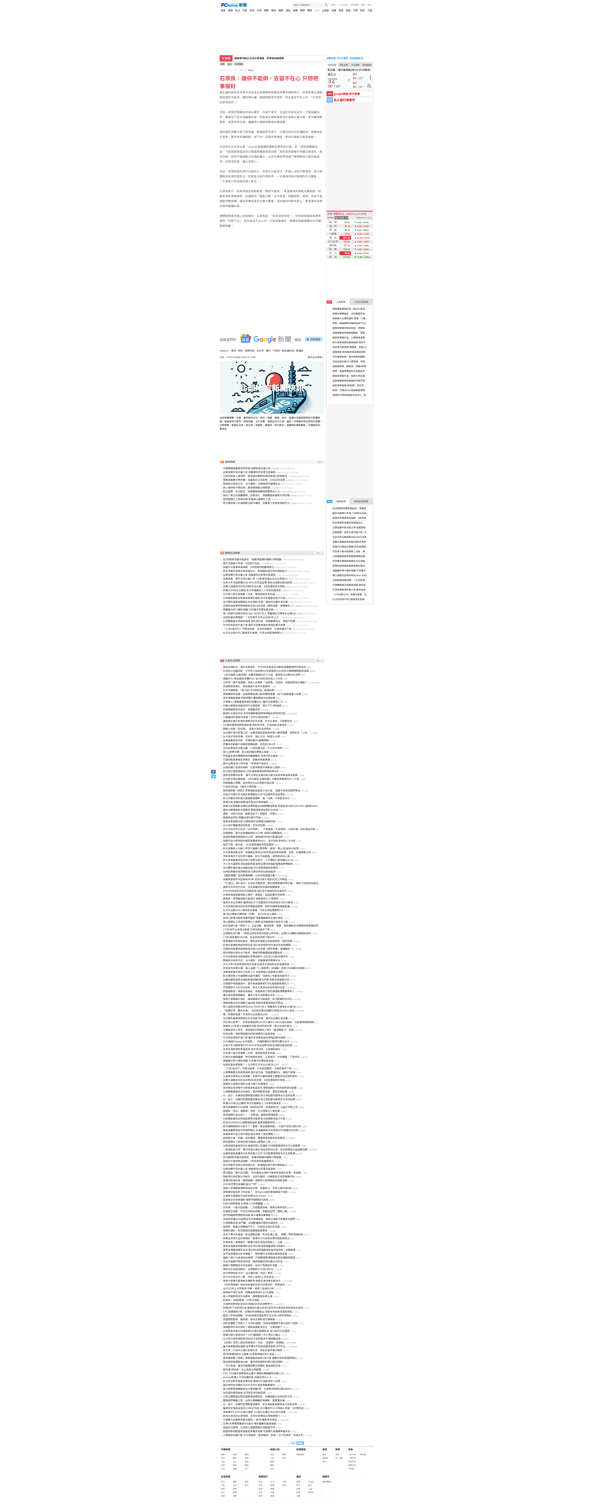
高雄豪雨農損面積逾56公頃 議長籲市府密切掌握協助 (253, 837)
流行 (246, 1469)
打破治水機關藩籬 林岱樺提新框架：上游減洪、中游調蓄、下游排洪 (261, 1057)
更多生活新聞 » (316, 357)
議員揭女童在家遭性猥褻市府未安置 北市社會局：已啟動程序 (257, 721)
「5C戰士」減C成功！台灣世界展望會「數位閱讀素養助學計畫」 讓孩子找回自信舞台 (270, 883)
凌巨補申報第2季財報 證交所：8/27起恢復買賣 (357, 385)
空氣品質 (343, 65)
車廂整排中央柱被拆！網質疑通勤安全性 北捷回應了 (252, 1327)
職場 (273, 10)
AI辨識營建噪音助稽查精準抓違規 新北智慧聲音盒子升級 (361, 556)
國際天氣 (352, 1465)
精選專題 (300, 1455)
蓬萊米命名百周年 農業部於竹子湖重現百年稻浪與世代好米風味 (258, 902)
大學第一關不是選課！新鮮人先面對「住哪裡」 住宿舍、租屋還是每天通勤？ (265, 682)
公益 (310, 1489)
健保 (233, 350)
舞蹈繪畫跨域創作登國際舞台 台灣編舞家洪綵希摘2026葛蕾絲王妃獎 (260, 1130)
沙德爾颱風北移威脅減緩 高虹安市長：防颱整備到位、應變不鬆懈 (366, 585)
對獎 (337, 1449)
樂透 (337, 1455)
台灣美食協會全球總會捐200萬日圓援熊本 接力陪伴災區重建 (256, 1331)
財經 (252, 10)
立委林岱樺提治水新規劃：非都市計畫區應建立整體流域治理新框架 (260, 1076)
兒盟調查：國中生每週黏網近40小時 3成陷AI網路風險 (252, 833)
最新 (223, 1455)
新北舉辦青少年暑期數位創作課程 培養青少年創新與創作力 (256, 503)
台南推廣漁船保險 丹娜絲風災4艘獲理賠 (246, 740)
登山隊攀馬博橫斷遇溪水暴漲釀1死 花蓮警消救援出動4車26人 (258, 1389)
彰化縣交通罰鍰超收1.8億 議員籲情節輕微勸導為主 (251, 771)
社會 (244, 10)
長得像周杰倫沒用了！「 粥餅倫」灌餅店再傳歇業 (250, 1115)
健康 (295, 10)
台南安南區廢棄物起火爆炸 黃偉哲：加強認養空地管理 (254, 895)
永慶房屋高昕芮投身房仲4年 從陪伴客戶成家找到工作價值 (255, 879)
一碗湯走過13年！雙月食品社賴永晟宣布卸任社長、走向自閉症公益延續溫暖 (265, 1149)
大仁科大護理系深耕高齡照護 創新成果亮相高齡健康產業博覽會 (258, 864)
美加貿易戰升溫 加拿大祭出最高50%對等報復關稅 (359, 376)
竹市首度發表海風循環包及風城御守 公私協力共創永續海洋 (255, 956)
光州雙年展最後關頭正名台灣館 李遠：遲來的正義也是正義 (362, 561)
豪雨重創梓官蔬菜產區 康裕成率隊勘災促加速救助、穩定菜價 (257, 941)
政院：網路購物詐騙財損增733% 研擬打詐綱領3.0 (358, 323)
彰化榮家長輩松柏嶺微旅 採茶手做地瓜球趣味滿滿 (358, 342)
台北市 (260, 350)
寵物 (246, 1455)
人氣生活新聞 (361, 302)
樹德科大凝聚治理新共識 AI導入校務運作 (245, 1084)
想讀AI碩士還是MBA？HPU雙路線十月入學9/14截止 (251, 1335)
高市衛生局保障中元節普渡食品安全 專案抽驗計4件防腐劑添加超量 (260, 1088)
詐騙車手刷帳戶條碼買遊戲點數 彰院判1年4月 (249, 744)
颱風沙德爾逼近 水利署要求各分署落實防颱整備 (357, 313)
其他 (246, 1485)
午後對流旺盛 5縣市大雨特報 (240, 786)
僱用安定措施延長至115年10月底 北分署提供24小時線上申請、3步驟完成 (263, 1408)
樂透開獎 (367, 65)
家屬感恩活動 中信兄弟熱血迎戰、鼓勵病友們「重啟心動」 (256, 1211)
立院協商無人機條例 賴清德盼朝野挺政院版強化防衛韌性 (255, 476)
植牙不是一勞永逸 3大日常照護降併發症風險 (248, 844)
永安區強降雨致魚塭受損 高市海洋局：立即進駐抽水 (251, 1049)
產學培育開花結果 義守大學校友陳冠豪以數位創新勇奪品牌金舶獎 (260, 775)
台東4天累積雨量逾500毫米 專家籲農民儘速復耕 (249, 1423)
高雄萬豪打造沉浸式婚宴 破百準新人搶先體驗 (248, 1134)
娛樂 (302, 10)
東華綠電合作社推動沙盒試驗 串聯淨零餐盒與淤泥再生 (253, 1003)
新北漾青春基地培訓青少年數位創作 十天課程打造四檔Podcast (258, 860)
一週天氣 (352, 1458)
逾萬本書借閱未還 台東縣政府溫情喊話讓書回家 (249, 821)
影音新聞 (225, 1476)
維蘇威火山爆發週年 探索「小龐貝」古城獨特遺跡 (358, 318)
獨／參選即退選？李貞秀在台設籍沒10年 (246, 1014)
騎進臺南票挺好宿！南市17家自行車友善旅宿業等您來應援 (362, 309)
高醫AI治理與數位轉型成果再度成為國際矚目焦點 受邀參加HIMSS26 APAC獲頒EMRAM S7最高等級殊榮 (280, 806)
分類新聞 (225, 1449)
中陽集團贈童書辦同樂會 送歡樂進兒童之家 (247, 468)
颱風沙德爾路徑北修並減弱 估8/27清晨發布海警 (250, 1265)
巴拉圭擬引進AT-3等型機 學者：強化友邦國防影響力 (360, 361)
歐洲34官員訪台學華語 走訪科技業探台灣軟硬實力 (251, 1416)
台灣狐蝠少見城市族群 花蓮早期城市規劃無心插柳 (251, 767)
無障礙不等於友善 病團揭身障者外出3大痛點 (248, 1292)
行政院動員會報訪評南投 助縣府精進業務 (246, 759)
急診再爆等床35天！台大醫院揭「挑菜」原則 (248, 1273)
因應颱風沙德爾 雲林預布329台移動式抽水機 (248, 783)
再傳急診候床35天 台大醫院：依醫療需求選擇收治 (251, 483)
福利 (268, 350)
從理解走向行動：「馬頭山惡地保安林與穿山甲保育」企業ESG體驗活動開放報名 (267, 933)
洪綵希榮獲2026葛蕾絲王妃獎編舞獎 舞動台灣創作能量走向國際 (259, 1219)
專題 (230, 10)
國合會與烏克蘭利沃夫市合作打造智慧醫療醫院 (249, 1385)
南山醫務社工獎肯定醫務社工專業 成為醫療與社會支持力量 (255, 922)
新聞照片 (263, 1476)
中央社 (251, 70)
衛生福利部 (288, 350)
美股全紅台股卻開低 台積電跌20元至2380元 (248, 1269)
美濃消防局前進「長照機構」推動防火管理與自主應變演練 (255, 1180)
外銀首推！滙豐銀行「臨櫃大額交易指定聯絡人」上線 (252, 1242)
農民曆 (331, 58)
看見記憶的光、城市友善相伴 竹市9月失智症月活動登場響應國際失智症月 (264, 667)
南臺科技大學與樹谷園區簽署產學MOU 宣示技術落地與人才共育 (259, 840)
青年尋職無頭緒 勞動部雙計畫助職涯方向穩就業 (249, 698)
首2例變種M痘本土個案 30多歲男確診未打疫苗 (248, 1354)
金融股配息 (356, 58)
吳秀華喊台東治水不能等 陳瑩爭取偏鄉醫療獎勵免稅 (252, 952)
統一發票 (339, 1458)
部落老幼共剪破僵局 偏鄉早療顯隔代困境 (245, 1199)
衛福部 (299, 350)
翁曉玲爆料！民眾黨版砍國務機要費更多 (245, 1230)
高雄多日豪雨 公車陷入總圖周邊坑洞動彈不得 (249, 1427)
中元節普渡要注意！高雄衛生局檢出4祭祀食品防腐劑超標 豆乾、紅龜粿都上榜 (267, 852)
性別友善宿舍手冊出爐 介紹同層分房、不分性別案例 (252, 748)
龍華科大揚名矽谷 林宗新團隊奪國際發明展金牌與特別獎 (254, 713)
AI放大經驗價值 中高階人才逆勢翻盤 (243, 1203)
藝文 (310, 1485)
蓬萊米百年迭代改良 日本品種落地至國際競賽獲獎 (251, 887)
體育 (309, 10)
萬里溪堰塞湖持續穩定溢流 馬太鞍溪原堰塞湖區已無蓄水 (254, 1246)
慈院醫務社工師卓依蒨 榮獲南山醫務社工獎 (247, 499)
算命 (324, 1455)
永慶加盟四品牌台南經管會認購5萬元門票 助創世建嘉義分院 (256, 979)
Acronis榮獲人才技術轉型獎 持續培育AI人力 (247, 1377)
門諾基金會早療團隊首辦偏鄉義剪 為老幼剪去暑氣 (250, 756)
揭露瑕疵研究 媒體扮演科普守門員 (242, 817)
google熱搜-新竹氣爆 (347, 94)
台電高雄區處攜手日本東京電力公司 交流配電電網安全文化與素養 (259, 1153)
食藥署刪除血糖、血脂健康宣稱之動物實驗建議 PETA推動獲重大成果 (262, 694)
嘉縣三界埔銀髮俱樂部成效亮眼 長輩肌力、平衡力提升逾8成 (257, 1188)
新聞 (222, 64)
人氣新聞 (336, 302)
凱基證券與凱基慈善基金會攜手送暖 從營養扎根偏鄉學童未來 (256, 1431)
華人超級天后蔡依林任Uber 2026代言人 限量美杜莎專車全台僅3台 (366, 575)
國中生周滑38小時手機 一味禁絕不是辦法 (245, 763)
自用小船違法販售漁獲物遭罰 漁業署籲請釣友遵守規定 (253, 918)
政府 (362, 10)
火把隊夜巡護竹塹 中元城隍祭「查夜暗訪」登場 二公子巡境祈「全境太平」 (264, 1435)
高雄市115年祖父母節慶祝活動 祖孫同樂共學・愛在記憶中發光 (257, 1026)
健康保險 (250, 350)
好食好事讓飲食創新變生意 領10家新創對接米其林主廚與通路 (257, 945)
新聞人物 (275, 1449)
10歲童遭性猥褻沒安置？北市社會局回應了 (246, 717)
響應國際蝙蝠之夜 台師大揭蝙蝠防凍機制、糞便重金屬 (254, 1400)
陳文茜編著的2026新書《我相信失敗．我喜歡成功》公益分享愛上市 (260, 1107)
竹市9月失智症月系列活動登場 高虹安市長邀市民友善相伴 (255, 891)
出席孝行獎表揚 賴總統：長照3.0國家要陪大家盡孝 (358, 347)
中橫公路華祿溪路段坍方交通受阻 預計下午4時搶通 (252, 705)
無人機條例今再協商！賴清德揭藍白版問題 (246, 487)
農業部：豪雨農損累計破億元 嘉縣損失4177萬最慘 (251, 898)
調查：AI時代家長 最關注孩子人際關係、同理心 (250, 813)
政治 (237, 10)
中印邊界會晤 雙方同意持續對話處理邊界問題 (356, 356)
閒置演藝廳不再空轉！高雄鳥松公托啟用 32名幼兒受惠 (254, 480)
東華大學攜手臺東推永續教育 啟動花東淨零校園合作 (251, 1281)
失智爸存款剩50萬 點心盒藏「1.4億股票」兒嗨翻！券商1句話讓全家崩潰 (264, 968)
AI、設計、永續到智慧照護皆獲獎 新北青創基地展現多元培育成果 (259, 1095)
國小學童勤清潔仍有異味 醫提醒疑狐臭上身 (247, 1296)
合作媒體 (354, 5)
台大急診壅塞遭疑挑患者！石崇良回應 (244, 825)
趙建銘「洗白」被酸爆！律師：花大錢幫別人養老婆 (251, 1111)
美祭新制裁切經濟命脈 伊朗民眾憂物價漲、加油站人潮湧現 (363, 328)
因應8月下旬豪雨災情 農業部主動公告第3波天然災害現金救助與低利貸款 (263, 1308)
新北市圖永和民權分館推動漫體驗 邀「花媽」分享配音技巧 (256, 798)
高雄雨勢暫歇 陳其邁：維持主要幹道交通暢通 (249, 1319)
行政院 (276, 350)
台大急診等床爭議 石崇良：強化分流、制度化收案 (251, 736)
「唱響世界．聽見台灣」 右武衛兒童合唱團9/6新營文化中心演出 (258, 1010)
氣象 (350, 1449)
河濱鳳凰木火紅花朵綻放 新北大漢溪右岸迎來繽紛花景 (254, 987)
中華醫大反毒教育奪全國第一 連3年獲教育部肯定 (250, 1419)
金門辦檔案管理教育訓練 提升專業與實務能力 (248, 1215)
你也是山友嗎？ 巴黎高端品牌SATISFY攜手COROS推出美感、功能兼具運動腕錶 (268, 1022)
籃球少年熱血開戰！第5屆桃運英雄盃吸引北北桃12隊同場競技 (257, 1315)
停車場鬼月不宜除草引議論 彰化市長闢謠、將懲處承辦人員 (256, 856)
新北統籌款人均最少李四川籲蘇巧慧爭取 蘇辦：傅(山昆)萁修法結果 (261, 848)
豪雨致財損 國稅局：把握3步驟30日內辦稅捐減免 (358, 366)
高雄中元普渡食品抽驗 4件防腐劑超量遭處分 (356, 518)
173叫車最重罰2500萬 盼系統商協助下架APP (249, 937)
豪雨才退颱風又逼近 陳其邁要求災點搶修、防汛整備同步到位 (257, 999)
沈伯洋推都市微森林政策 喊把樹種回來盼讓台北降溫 (252, 1261)
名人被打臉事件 (344, 100)
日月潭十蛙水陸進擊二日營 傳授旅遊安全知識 (356, 551)
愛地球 (311, 1492)
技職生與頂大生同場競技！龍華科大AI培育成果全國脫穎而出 (256, 1238)
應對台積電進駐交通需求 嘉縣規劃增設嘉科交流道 (250, 810)
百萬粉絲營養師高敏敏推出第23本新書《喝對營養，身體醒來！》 (366, 565)
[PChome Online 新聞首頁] (259, 5)
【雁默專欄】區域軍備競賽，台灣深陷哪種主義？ (250, 875)
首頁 (223, 10)
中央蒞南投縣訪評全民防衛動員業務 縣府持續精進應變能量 (256, 906)
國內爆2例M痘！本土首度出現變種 (242, 1369)
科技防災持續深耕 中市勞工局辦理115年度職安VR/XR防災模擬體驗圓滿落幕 (266, 671)
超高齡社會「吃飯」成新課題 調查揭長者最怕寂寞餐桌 (254, 1138)
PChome (344, 5)
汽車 (355, 10)
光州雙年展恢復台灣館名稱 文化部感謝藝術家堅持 (250, 867)
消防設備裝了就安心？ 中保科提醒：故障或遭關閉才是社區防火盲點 (260, 1323)
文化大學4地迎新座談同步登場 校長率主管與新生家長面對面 (256, 964)
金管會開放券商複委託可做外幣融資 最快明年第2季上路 (362, 380)
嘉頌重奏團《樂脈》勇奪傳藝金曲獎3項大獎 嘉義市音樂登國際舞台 (260, 1358)
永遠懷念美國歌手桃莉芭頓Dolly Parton (244, 1196)
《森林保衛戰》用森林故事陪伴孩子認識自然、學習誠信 (254, 1284)
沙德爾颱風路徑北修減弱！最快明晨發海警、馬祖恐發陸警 (255, 1091)
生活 (317, 10)
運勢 (281, 10)
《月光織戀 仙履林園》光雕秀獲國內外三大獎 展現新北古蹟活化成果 (261, 674)
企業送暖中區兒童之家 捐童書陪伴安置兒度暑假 (357, 527)
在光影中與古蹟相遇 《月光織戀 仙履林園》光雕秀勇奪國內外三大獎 (261, 779)
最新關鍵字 (327, 1482)
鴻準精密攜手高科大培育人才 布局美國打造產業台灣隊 (253, 972)
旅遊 (341, 10)
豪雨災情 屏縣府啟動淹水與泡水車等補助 (245, 802)
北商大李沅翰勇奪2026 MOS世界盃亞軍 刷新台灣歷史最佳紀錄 (364, 537)
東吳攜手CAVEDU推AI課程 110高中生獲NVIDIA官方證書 (254, 1412)
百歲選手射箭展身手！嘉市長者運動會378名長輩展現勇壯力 (256, 983)
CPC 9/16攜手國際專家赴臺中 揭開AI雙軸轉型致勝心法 (253, 1373)
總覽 (298, 1482)
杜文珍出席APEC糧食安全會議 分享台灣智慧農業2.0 (360, 599)
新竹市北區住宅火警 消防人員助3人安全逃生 (248, 1277)
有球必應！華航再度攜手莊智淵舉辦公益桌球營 (249, 1033)
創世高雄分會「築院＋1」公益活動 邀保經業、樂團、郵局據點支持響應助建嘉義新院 (270, 925)
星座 (288, 10)
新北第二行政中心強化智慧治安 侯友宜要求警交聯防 (252, 1350)
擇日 (324, 1462)
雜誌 (348, 10)
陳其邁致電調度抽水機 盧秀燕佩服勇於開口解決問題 (252, 1362)
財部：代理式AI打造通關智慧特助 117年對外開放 (358, 390)
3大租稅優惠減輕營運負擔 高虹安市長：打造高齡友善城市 (255, 725)
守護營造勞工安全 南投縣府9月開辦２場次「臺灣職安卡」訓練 (258, 1030)
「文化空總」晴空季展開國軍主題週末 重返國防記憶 (251, 1365)
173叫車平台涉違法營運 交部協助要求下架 (246, 929)
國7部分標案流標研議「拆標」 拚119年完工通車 (249, 914)
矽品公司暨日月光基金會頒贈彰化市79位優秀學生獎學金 (254, 794)
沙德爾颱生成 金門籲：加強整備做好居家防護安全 (251, 1223)
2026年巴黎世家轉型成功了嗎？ (240, 1184)
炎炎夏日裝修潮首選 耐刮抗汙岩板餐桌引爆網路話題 (251, 1338)
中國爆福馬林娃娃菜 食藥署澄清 (241, 709)
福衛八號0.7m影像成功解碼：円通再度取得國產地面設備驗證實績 (259, 1257)
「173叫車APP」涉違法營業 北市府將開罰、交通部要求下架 (364, 594)
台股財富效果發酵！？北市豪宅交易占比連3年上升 (359, 580)
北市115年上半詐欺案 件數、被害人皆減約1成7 (249, 1288)
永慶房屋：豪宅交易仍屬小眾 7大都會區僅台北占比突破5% (362, 532)
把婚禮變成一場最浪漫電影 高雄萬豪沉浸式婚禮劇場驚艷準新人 (259, 991)
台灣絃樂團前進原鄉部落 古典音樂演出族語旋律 (249, 871)
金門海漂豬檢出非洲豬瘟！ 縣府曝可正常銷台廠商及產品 (255, 1253)
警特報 (363, 1455)
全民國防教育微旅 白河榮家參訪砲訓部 (244, 1392)
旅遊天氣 (352, 1462)
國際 (266, 10)
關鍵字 (325, 1476)
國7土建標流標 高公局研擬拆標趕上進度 (246, 752)
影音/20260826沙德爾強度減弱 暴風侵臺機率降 (249, 1122)
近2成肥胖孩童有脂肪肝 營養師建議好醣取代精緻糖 (359, 508)
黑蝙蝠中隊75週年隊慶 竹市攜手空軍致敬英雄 (356, 570)
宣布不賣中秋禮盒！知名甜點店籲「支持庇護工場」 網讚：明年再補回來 (263, 1234)
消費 (333, 10)
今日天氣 (332, 65)
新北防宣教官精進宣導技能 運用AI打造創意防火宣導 (251, 1381)
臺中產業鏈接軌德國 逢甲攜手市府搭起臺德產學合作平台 (254, 1346)
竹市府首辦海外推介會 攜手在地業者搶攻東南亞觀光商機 (361, 589)
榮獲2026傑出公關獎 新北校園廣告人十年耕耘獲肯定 (359, 546)
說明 (362, 5)
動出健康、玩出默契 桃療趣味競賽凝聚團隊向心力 (251, 491)
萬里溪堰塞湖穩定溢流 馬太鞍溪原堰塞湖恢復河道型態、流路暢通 (259, 1250)
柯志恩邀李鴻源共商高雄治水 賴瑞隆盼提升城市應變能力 (362, 522)
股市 (333, 5)
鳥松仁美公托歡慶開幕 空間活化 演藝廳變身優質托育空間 (256, 495)
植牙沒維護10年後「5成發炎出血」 (350, 513)
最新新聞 (336, 501)
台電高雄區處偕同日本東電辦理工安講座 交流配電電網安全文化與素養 (261, 1145)
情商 (246, 1458)
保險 (240, 350)
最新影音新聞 (361, 501)
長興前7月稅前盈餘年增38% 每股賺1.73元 (354, 395)
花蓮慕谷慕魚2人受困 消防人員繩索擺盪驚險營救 (262, 58)
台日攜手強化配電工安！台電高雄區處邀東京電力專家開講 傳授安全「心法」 (266, 732)
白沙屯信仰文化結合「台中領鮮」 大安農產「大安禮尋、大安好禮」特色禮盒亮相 (269, 829)
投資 (298, 1489)
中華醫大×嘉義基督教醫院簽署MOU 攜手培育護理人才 (253, 702)
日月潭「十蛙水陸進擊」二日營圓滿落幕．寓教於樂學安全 (255, 1207)
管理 (298, 1492)
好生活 (311, 1482)
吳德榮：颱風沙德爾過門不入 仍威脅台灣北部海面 (251, 1226)
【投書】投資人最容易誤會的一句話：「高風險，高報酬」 (254, 1342)
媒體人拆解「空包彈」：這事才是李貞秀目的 (247, 729)
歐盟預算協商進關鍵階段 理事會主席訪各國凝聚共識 (360, 332)
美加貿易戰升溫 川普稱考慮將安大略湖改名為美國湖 (360, 337)
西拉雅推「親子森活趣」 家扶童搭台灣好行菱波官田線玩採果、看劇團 (262, 1172)
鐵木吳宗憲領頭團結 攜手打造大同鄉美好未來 (249, 995)
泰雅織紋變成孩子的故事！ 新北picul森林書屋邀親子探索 (255, 1192)
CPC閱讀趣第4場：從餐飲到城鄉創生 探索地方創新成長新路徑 (257, 1311)
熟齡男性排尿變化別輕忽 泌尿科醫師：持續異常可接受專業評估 (259, 1176)
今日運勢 (342, 58)
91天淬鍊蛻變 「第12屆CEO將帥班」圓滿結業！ (250, 690)
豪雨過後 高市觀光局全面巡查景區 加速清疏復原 (357, 352)
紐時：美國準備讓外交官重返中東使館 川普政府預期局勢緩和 (364, 371)
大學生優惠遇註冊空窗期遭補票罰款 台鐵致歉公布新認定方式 (257, 1396)
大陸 (370, 10)
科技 (259, 10)
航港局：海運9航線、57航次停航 (241, 1300)
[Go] (326, 5)
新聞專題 (301, 1449)
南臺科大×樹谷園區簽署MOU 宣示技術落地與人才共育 (253, 678)
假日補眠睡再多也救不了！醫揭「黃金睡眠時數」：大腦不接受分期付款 (262, 1126)
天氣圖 (351, 1469)
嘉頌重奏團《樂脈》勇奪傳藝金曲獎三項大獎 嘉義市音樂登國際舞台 (261, 790)
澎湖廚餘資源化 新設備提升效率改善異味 (246, 686)
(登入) (369, 5)
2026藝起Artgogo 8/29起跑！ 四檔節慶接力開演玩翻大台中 (256, 1041)
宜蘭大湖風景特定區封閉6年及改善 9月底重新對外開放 (361, 542)
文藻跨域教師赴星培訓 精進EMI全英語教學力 (247, 1304)
